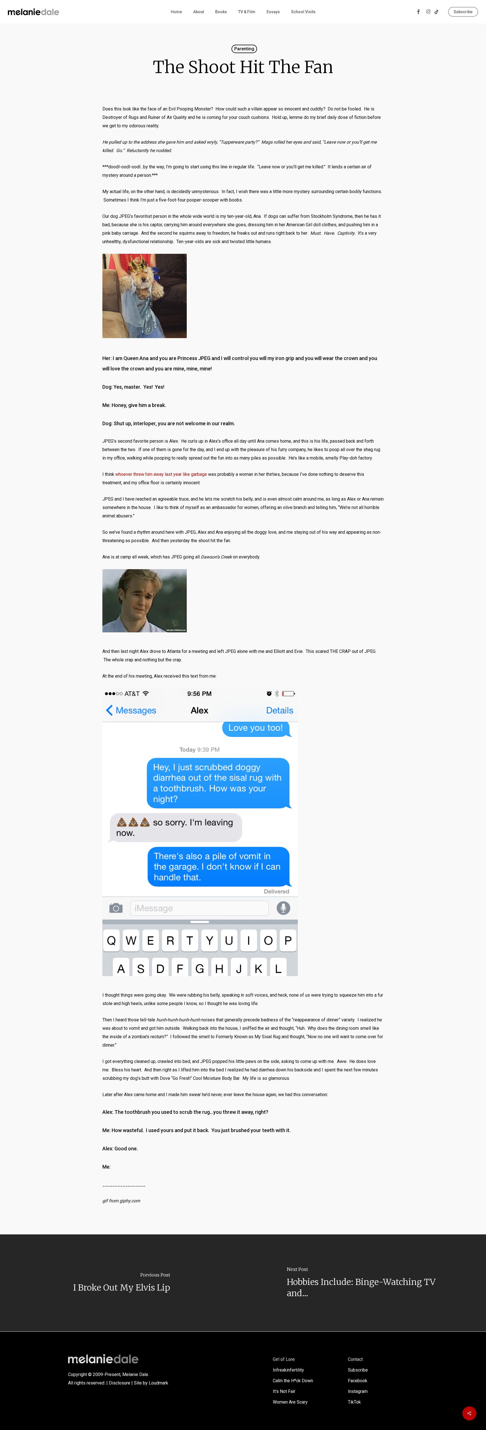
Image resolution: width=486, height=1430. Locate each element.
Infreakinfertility (288, 1370)
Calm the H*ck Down (293, 1380)
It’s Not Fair (284, 1391)
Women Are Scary (290, 1402)
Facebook (357, 1380)
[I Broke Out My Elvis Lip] (121, 1282)
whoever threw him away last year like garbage (161, 474)
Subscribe (358, 1370)
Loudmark (158, 1383)
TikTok (354, 1402)
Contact (355, 1359)
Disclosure (119, 1383)
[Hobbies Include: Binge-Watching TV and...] (364, 1282)
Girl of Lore (284, 1359)
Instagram (358, 1391)
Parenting (244, 48)
